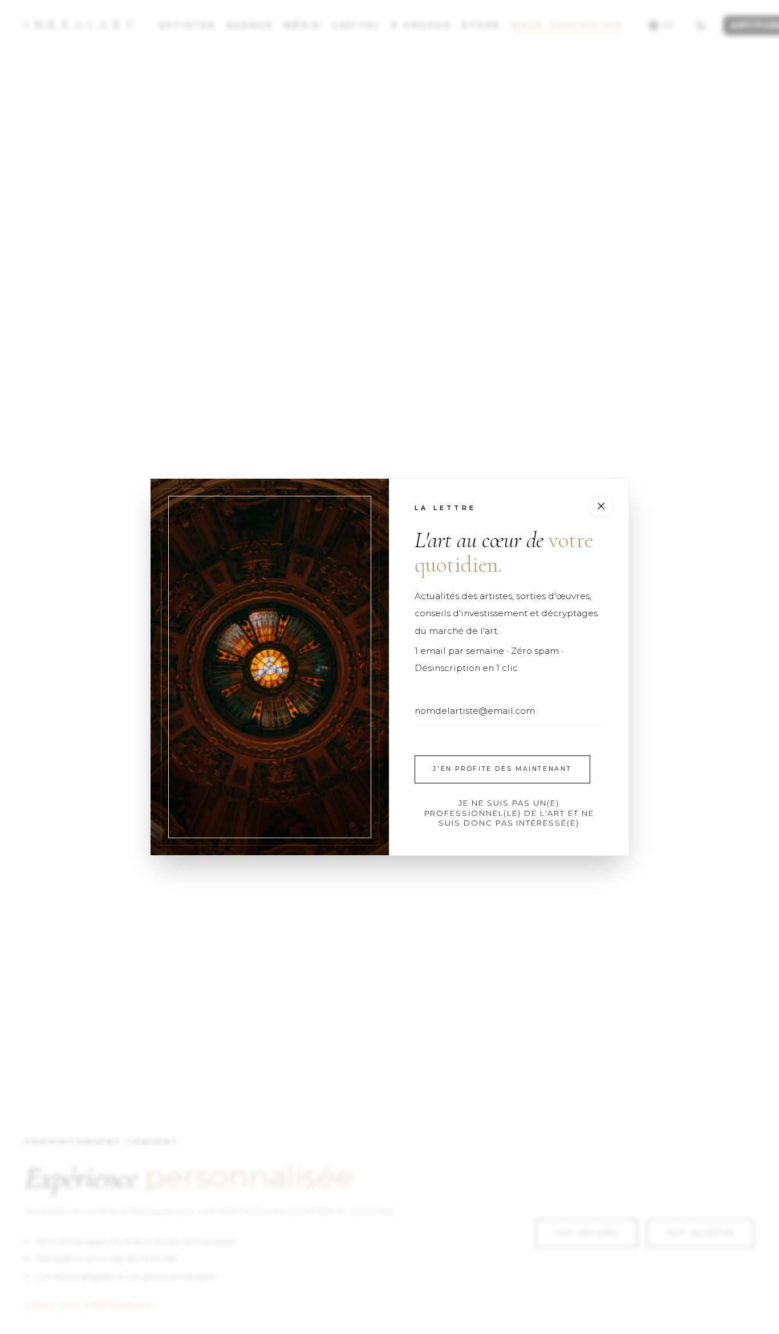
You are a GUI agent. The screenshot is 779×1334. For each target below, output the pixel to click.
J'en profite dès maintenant (502, 769)
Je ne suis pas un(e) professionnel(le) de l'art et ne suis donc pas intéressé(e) (509, 812)
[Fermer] (601, 506)
